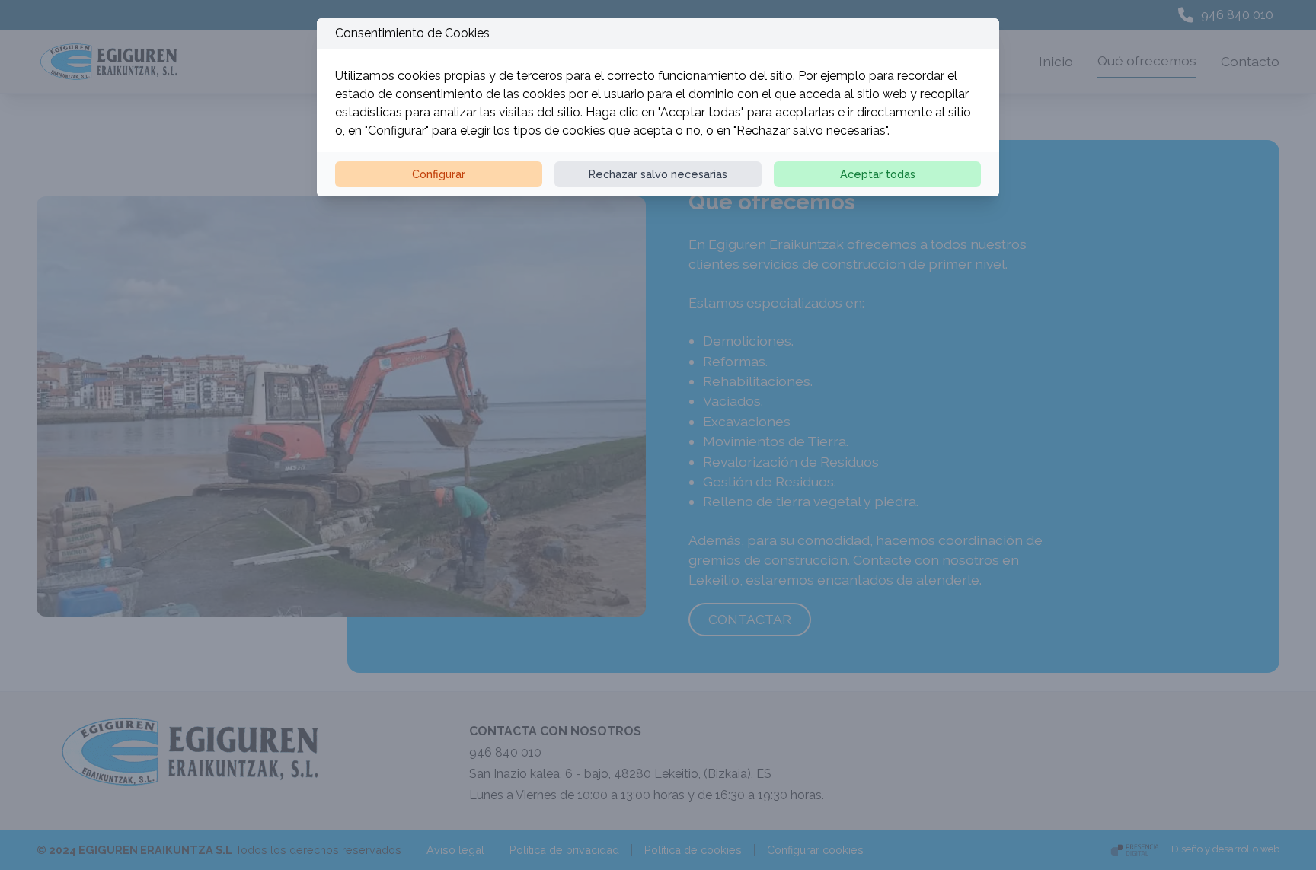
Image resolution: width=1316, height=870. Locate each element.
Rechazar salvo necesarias (658, 173)
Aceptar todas (877, 173)
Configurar (438, 173)
